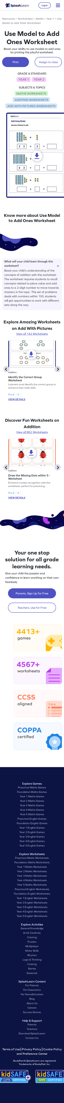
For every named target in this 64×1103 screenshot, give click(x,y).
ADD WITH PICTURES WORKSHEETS (31, 106)
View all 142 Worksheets (32, 333)
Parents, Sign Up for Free (32, 593)
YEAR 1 (23, 79)
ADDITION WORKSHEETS (31, 99)
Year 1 (50, 18)
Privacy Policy (31, 1049)
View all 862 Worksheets (32, 432)
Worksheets (25, 18)
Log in (45, 5)
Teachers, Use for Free (32, 607)
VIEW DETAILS (16, 399)
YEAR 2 (39, 79)
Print (16, 62)
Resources (8, 18)
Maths (40, 18)
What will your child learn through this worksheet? (28, 263)
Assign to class (48, 62)
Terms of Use (11, 1049)
